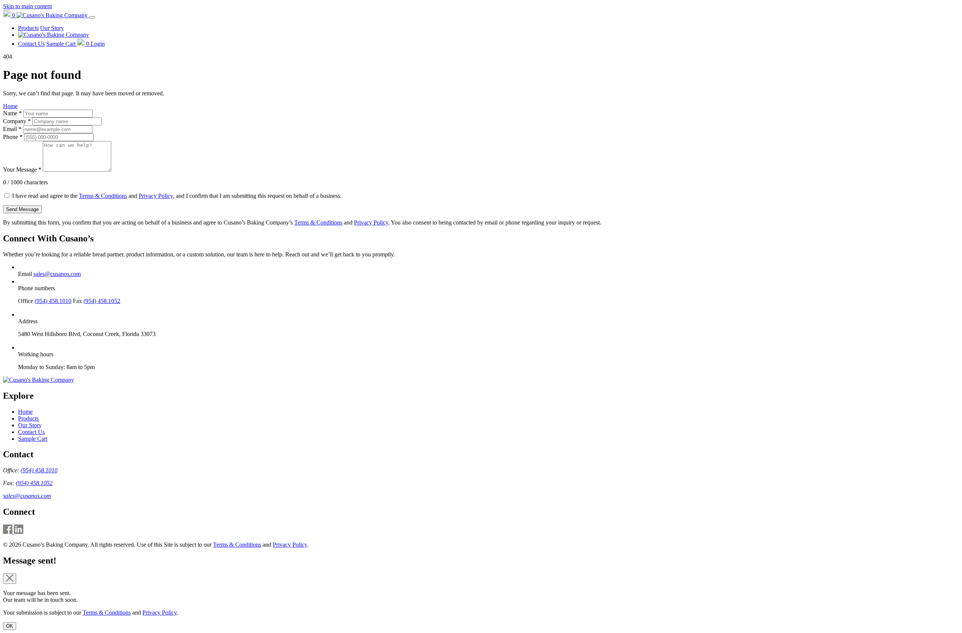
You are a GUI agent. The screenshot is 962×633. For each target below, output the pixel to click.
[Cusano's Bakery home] (38, 380)
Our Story (52, 28)
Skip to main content (27, 6)
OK (9, 626)
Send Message (22, 209)
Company (17, 121)
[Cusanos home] (53, 15)
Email (12, 129)
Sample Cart (32, 439)
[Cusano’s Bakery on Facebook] (8, 532)
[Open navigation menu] (92, 17)
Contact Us (31, 44)
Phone (13, 137)
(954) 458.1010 (53, 301)
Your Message (22, 169)
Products (28, 28)
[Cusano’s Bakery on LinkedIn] (18, 532)
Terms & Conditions (103, 196)
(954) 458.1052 (101, 301)
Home (10, 106)
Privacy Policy (156, 196)
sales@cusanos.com (57, 274)
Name (12, 113)
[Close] (9, 578)
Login (98, 44)
